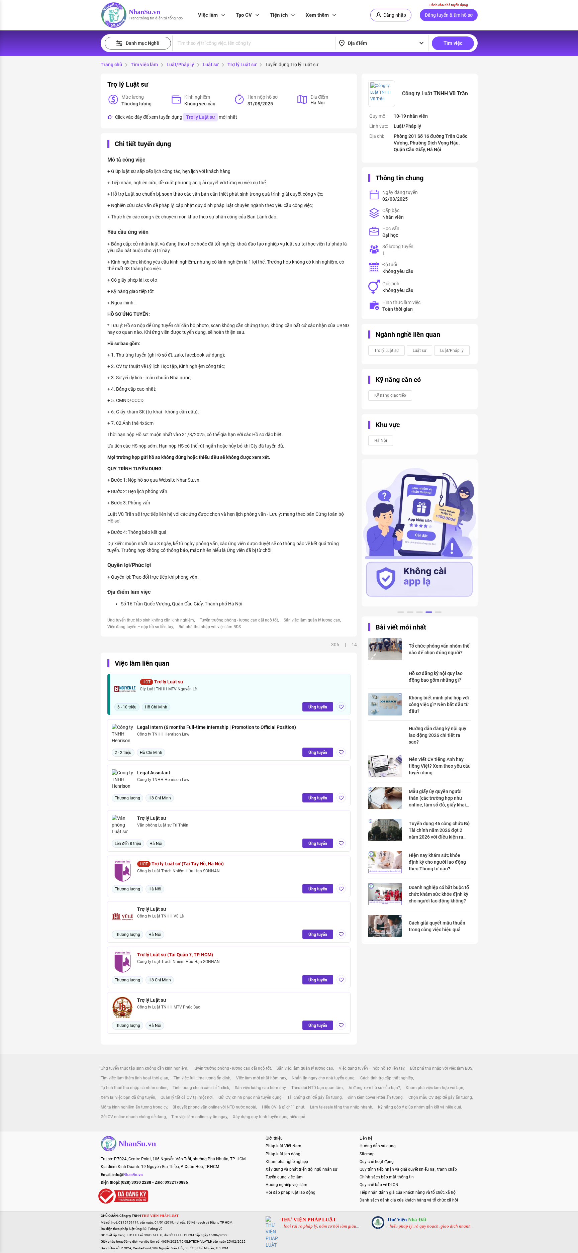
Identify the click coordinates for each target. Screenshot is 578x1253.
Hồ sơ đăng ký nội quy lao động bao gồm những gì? (436, 677)
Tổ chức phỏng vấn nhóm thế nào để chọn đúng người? (439, 649)
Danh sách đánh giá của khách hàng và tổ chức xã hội (409, 1200)
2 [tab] (410, 613)
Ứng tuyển (317, 707)
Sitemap (367, 1154)
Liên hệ (366, 1138)
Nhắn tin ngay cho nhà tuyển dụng (323, 1078)
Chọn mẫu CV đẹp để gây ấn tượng (440, 1097)
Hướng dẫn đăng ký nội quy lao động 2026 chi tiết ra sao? (437, 735)
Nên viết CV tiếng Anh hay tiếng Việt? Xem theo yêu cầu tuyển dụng (440, 766)
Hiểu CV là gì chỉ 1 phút (283, 1107)
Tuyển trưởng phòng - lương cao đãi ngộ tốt (239, 620)
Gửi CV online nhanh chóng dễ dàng (133, 1117)
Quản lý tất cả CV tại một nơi (187, 1097)
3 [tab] (419, 613)
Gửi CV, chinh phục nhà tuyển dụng (250, 1097)
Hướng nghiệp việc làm (286, 1184)
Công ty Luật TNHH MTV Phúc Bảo (168, 1007)
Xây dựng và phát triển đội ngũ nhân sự (301, 1169)
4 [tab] (428, 613)
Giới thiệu (274, 1138)
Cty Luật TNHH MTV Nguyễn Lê (168, 689)
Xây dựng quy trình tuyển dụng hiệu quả (269, 1117)
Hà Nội (380, 440)
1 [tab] (400, 613)
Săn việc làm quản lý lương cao (312, 620)
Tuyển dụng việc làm (284, 1177)
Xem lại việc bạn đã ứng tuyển (128, 1097)
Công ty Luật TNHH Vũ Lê (160, 916)
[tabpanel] (420, 532)
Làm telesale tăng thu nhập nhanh (341, 1107)
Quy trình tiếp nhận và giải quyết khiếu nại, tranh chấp (408, 1169)
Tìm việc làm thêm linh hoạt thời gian (134, 1078)
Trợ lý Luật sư (242, 64)
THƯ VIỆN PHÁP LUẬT (308, 1219)
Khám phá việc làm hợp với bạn (434, 1087)
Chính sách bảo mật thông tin (387, 1177)
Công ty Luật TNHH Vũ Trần (435, 93)
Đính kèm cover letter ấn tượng (375, 1097)
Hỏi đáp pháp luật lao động (290, 1192)
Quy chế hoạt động (377, 1161)
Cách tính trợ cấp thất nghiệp (386, 1078)
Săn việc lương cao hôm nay (260, 1087)
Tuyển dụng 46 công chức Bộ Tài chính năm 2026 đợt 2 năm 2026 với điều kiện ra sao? (439, 830)
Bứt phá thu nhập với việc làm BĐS (210, 627)
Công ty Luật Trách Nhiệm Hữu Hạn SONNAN (178, 871)
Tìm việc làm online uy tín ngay (199, 1117)
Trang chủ (111, 64)
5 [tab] (438, 613)
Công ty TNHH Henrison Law (163, 734)
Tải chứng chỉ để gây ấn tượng (314, 1097)
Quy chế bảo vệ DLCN (379, 1184)
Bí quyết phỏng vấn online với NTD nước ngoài (214, 1107)
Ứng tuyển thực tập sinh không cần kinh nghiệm (150, 620)
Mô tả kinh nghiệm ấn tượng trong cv (134, 1107)
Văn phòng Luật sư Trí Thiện (162, 825)
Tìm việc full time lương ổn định (202, 1078)
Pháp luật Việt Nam (283, 1146)
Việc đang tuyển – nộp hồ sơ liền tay (140, 627)
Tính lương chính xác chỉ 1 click (201, 1087)
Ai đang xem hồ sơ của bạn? (374, 1087)
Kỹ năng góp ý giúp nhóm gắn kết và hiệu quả (419, 1107)
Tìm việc (453, 43)
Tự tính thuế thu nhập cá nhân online (134, 1087)
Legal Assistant (153, 772)
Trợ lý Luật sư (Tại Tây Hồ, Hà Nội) (182, 863)
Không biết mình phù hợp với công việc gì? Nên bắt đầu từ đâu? (439, 704)
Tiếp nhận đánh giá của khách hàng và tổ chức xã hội (408, 1192)
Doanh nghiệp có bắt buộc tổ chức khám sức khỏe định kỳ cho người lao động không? (439, 894)
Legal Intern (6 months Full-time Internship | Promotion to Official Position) (216, 727)
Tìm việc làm (144, 64)
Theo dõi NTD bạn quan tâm (317, 1087)
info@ (127, 1174)
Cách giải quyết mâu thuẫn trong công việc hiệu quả (437, 926)
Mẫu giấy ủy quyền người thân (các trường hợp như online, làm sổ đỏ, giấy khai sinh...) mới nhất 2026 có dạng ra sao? (437, 798)
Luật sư (211, 64)
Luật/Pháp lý (180, 64)
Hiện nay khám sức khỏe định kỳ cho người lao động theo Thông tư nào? (437, 862)
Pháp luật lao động (283, 1154)
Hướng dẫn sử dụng (378, 1146)
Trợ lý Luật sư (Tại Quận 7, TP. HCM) (175, 954)
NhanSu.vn (144, 11)
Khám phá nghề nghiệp (287, 1161)
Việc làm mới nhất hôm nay (261, 1078)
